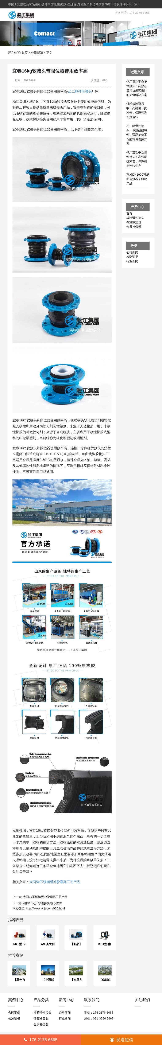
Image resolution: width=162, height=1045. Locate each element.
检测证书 (132, 256)
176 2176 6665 (43, 1039)
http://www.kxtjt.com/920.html (45, 908)
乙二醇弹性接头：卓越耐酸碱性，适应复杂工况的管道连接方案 (136, 134)
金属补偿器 (133, 226)
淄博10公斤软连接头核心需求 (42, 903)
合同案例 (14, 1012)
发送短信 (124, 1039)
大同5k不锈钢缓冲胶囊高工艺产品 (54, 882)
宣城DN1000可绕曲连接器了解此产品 (137, 179)
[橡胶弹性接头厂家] (19, 14)
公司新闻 (37, 52)
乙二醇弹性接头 (80, 91)
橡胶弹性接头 (135, 217)
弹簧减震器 (133, 222)
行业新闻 (132, 261)
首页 (25, 52)
